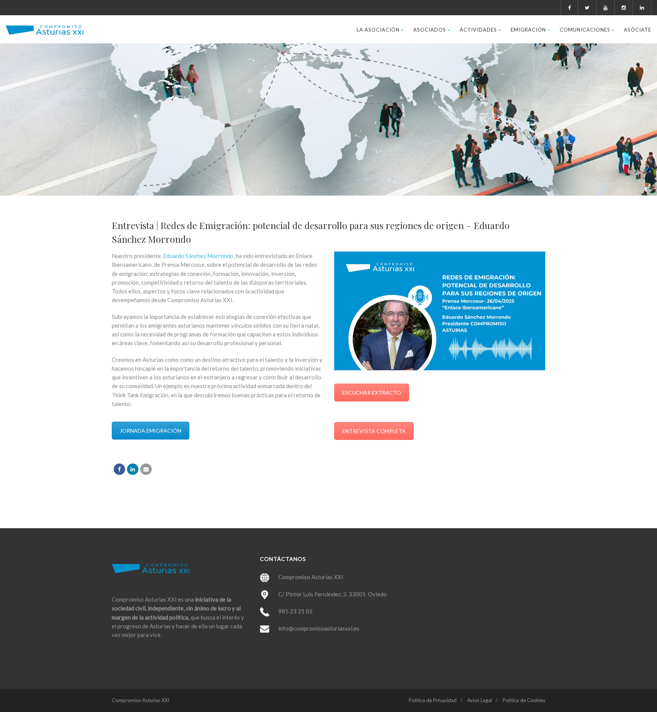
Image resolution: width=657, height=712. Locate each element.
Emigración (528, 30)
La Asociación (378, 30)
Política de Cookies (524, 700)
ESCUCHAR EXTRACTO (371, 392)
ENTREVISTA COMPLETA (374, 431)
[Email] (146, 469)
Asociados (429, 30)
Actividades (478, 30)
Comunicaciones (585, 30)
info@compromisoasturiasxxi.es (318, 628)
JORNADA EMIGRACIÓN (150, 430)
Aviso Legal (479, 700)
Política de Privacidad (433, 700)
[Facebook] (119, 469)
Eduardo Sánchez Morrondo (197, 255)
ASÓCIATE (637, 30)
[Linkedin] (132, 469)
